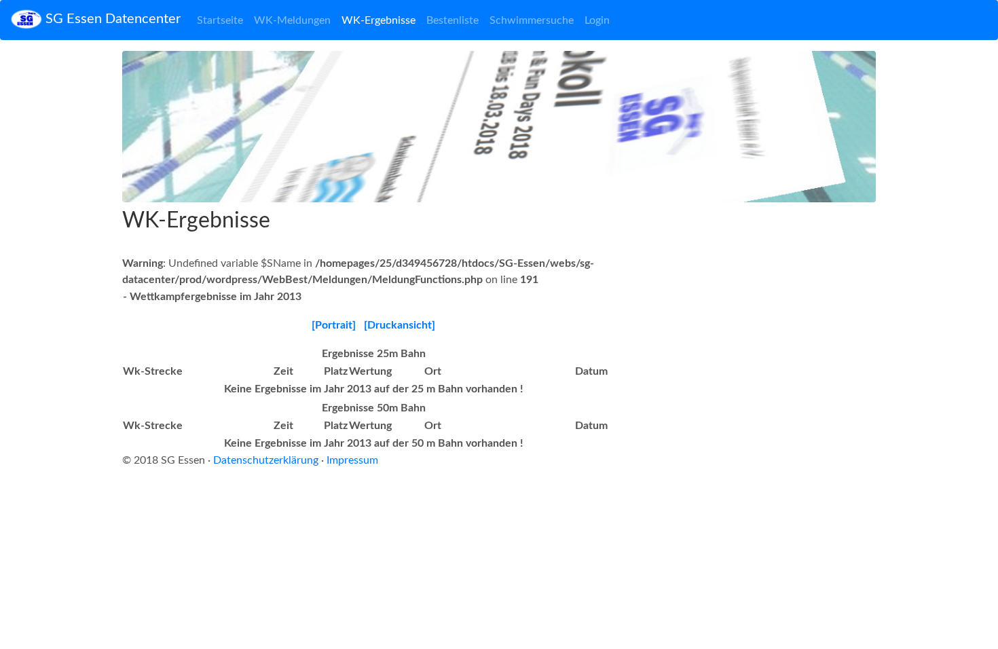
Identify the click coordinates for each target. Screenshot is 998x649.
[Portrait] (334, 325)
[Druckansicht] (399, 325)
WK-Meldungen (292, 20)
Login (597, 20)
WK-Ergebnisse (378, 20)
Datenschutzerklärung (265, 460)
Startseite (220, 20)
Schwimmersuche (531, 20)
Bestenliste (452, 20)
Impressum (352, 460)
